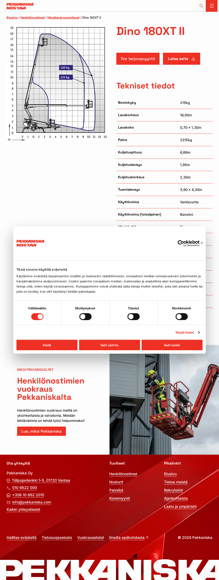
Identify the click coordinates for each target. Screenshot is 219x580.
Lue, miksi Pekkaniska (41, 431)
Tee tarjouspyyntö (138, 58)
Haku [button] (201, 6)
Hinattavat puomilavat (63, 17)
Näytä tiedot (185, 332)
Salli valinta (109, 345)
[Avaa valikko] (212, 6)
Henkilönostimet (33, 17)
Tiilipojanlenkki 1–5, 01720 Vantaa (41, 480)
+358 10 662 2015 (28, 495)
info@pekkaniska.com (31, 502)
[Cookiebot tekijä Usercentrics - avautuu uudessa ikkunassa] (184, 243)
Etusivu (12, 17)
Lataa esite (178, 58)
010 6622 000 (24, 487)
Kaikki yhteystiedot (23, 509)
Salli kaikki (172, 345)
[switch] (85, 316)
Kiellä (47, 345)
